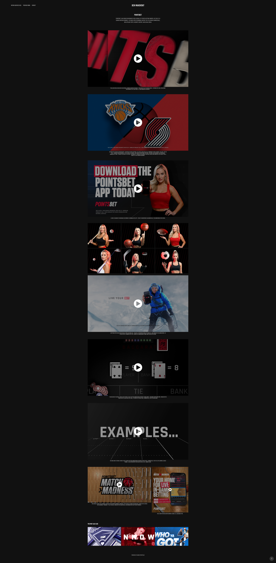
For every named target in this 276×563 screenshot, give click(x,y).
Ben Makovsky (138, 5)
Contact (34, 5)
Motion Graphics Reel (16, 5)
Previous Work (26, 5)
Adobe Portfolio (140, 555)
